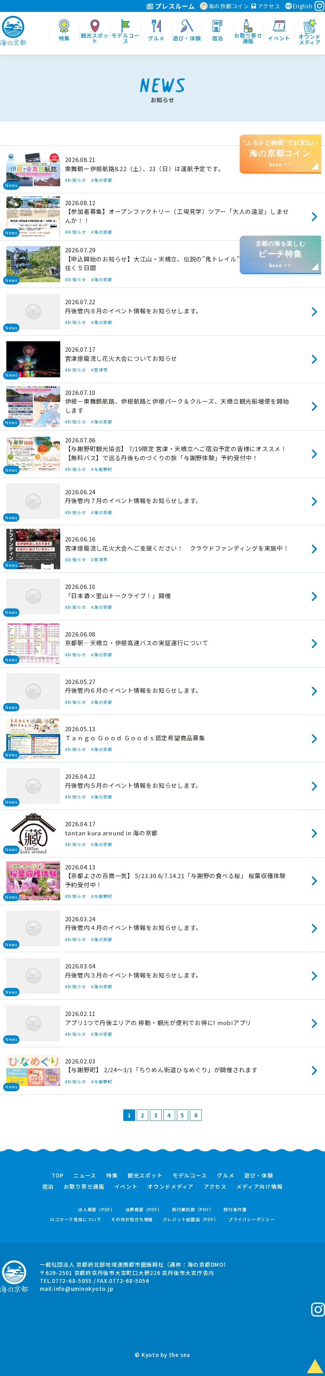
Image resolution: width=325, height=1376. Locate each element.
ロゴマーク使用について (75, 1219)
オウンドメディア (170, 1186)
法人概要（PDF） (96, 1209)
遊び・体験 (258, 1175)
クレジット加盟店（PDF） (191, 1219)
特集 (112, 1175)
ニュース (84, 1175)
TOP (57, 1175)
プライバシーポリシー (251, 1219)
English (302, 6)
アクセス (268, 6)
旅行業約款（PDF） (193, 1209)
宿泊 (48, 1186)
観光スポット (145, 1175)
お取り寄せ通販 (84, 1186)
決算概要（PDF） (143, 1209)
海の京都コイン (228, 6)
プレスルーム (174, 6)
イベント (126, 1186)
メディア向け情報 (259, 1186)
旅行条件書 (235, 1209)
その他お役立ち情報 (132, 1219)
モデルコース (189, 1175)
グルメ (225, 1175)
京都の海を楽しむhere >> (281, 254)
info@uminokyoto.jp (83, 1288)
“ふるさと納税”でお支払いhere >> (280, 153)
